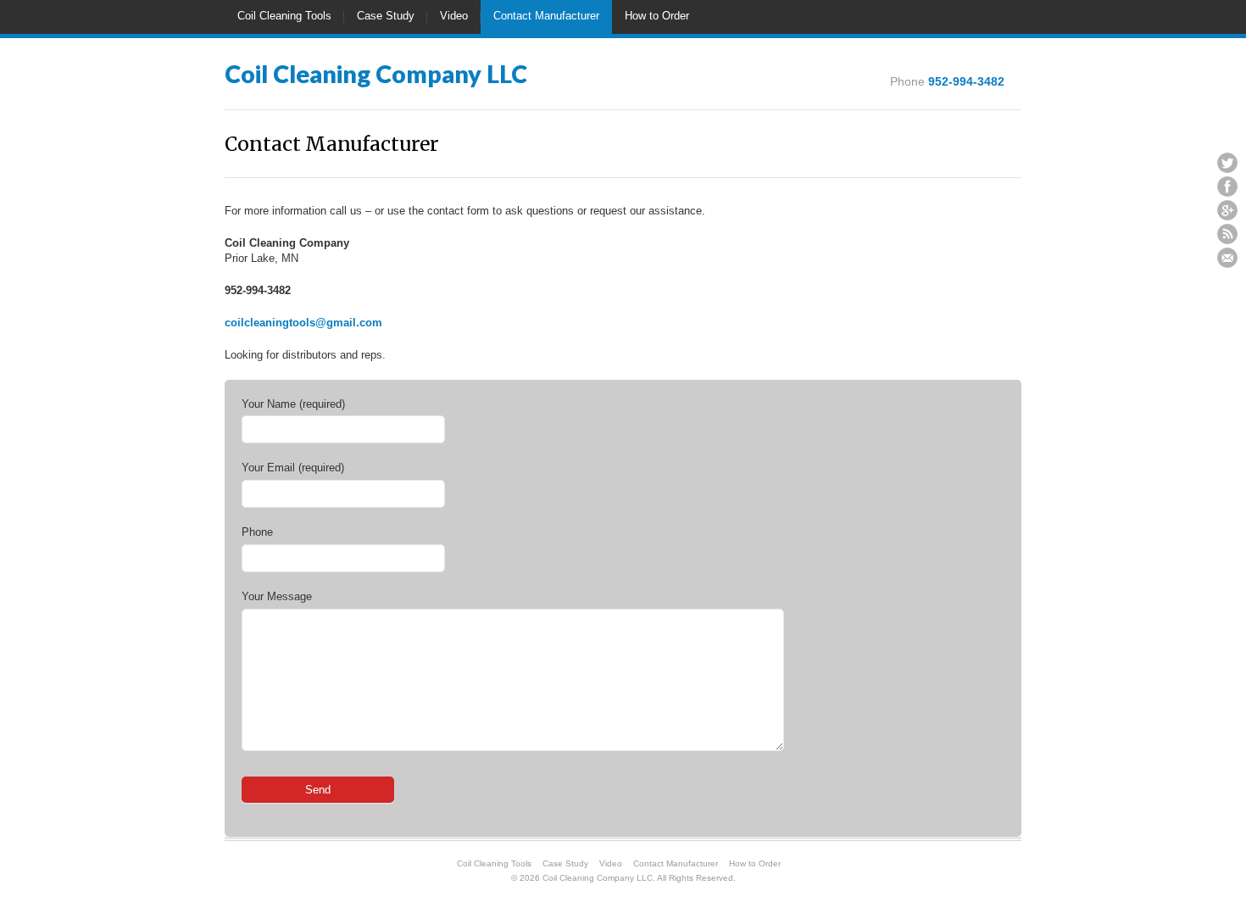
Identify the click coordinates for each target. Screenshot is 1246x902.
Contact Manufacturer (546, 15)
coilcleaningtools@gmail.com (303, 322)
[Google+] (1227, 210)
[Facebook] (1227, 186)
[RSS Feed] (1227, 234)
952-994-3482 (966, 81)
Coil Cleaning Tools (284, 15)
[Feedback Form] (1227, 258)
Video (454, 15)
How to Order (657, 15)
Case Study (385, 15)
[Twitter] (1227, 163)
